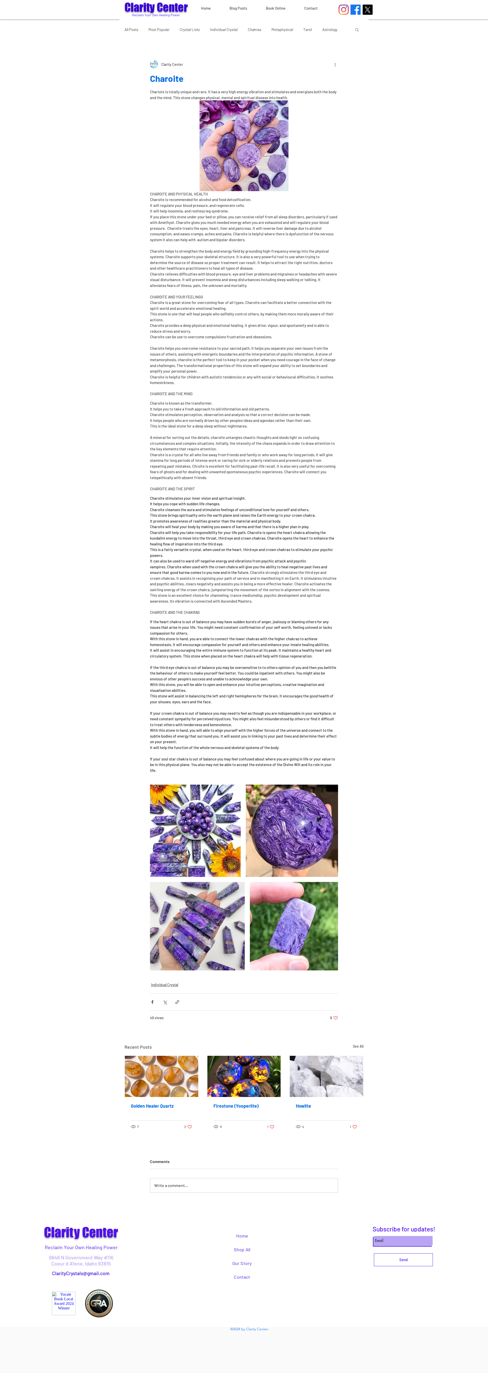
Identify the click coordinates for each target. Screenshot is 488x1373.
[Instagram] (344, 10)
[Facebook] (355, 10)
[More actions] (335, 64)
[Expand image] (195, 831)
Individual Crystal (224, 29)
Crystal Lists (190, 29)
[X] (367, 10)
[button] (357, 29)
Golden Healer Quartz (152, 1106)
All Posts (131, 29)
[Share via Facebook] (152, 1002)
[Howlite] (326, 1076)
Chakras (254, 29)
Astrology (330, 29)
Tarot (307, 29)
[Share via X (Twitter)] (164, 1002)
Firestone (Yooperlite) (236, 1106)
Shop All (242, 1249)
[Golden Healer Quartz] (161, 1076)
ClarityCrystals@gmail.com (81, 1273)
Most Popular (159, 29)
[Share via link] (177, 1002)
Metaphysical (282, 29)
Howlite (303, 1106)
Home (242, 1236)
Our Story (242, 1263)
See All (358, 1046)
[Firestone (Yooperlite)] (244, 1076)
